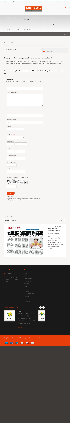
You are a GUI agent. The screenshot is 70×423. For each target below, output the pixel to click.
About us (17, 17)
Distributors (26, 29)
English (63, 1)
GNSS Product (26, 18)
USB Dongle (44, 23)
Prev (61, 220)
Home (8, 17)
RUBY (53, 17)
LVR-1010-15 (22, 311)
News (17, 29)
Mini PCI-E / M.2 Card (53, 23)
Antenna (44, 17)
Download (8, 29)
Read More (51, 250)
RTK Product (35, 17)
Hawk (35, 23)
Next (64, 220)
